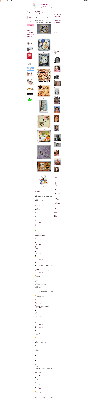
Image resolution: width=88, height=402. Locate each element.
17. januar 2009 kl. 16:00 (39, 236)
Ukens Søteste (55, 216)
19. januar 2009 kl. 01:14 (39, 307)
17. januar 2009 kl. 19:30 (39, 239)
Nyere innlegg (36, 397)
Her (42, 235)
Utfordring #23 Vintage (57, 197)
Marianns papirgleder (38, 321)
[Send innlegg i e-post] (41, 191)
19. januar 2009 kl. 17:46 (39, 310)
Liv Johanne (37, 264)
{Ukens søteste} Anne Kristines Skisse (57, 196)
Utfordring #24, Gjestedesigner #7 (39, 12)
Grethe (36, 280)
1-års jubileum (55, 207)
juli (55, 182)
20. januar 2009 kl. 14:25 (39, 335)
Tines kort (37, 379)
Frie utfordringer (55, 211)
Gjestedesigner (55, 212)
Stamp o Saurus (28, 101)
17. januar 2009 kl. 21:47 (39, 244)
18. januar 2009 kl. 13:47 (39, 267)
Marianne (44, 37)
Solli (36, 294)
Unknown (37, 336)
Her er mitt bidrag (37, 271)
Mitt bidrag (37, 357)
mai (55, 184)
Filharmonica (37, 269)
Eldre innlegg (52, 397)
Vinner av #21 (56, 198)
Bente (36, 359)
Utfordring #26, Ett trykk (57, 188)
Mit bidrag (37, 258)
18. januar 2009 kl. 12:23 (39, 253)
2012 (55, 174)
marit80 (37, 386)
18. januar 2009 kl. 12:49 (39, 259)
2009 (55, 177)
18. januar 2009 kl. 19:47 (39, 288)
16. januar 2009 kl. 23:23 (39, 222)
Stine (36, 211)
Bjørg (36, 341)
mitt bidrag (37, 248)
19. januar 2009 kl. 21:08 (39, 319)
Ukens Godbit (55, 215)
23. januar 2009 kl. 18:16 (39, 388)
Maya (44, 144)
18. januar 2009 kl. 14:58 (39, 272)
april (55, 185)
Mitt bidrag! (37, 315)
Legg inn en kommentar (37, 396)
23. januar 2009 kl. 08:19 (39, 380)
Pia (36, 229)
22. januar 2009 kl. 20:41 (39, 375)
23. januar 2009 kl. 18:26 (39, 394)
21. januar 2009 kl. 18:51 (39, 361)
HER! (39, 275)
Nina (36, 219)
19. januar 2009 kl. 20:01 (39, 316)
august (56, 181)
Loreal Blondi (37, 237)
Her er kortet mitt (37, 221)
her (36, 212)
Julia (36, 371)
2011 (55, 175)
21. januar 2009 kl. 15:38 (39, 358)
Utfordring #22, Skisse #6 (57, 203)
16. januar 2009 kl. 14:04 (39, 210)
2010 (55, 176)
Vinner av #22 (56, 195)
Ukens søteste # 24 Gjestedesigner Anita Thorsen (57, 190)
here (38, 238)
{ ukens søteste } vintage (57, 192)
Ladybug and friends (46, 173)
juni (55, 183)
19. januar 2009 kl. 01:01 (39, 300)
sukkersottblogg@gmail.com (29, 12)
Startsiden (44, 397)
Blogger (31, 103)
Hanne (44, 52)
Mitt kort (37, 252)
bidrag (39, 209)
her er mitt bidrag (37, 346)
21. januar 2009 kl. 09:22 (39, 352)
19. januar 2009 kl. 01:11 (39, 303)
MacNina (37, 354)
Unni (36, 349)
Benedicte (37, 208)
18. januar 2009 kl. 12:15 (39, 249)
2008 (55, 204)
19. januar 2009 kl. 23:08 (39, 324)
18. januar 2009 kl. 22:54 (39, 297)
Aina (36, 312)
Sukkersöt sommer (56, 214)
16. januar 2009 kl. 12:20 (39, 202)
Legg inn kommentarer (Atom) (40, 398)
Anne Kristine (44, 114)
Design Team (55, 209)
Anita (44, 68)
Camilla (44, 129)
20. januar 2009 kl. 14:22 (39, 327)
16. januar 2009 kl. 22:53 (39, 217)
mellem (36, 195)
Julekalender (55, 213)
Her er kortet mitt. (37, 323)
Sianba (36, 234)
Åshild (44, 98)
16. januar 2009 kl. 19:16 (39, 213)
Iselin (36, 204)
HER (36, 384)
